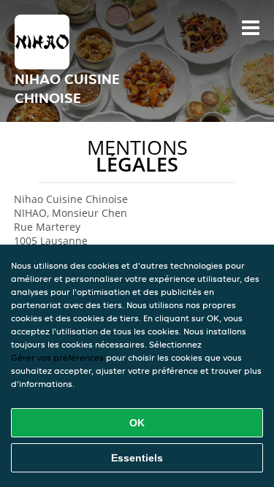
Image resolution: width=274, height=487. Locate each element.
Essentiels (137, 458)
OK (137, 423)
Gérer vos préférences (57, 357)
